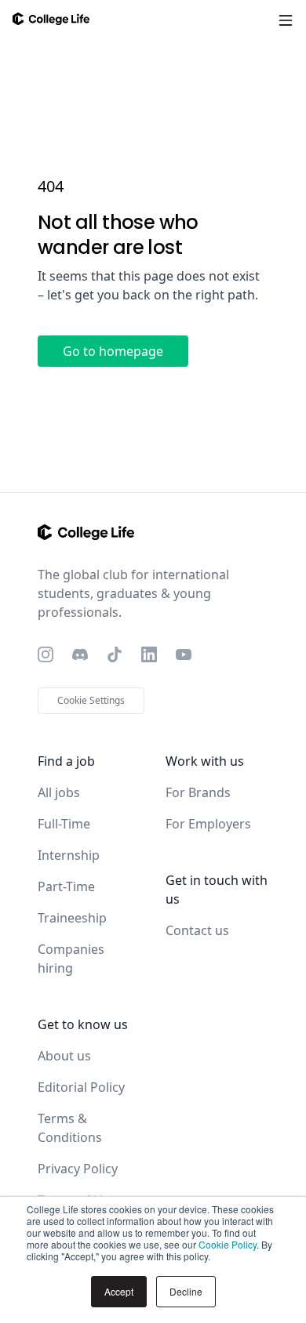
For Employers (208, 823)
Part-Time (66, 886)
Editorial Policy (81, 1087)
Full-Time (64, 823)
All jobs (59, 792)
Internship (69, 855)
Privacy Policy (78, 1168)
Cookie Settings (91, 700)
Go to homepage (113, 351)
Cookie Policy (228, 1244)
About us (64, 1055)
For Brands (198, 792)
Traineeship (72, 917)
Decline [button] (185, 1291)
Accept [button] (118, 1291)
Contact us (197, 930)
